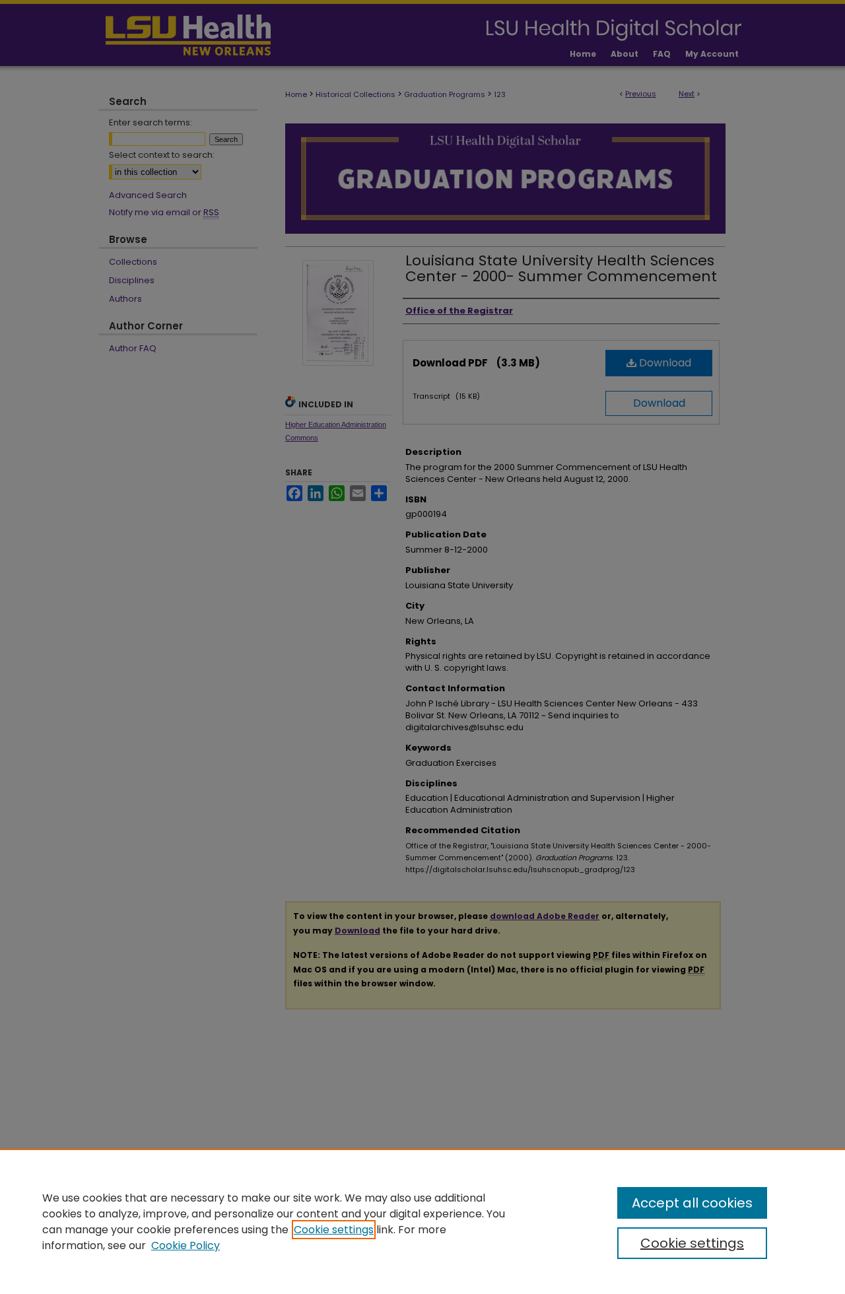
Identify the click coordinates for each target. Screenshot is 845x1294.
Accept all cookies (692, 1203)
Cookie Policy (185, 1245)
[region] (422, 1221)
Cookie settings (334, 1229)
